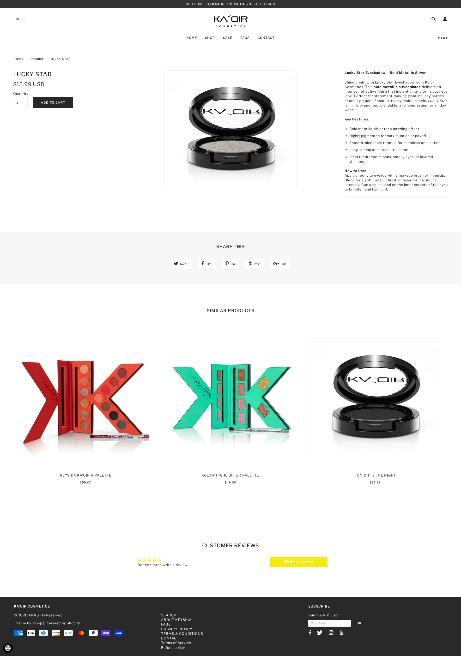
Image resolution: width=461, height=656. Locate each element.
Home (19, 58)
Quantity (20, 94)
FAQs (165, 624)
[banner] (231, 21)
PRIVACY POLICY (176, 629)
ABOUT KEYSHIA (176, 620)
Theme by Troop (28, 623)
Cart (443, 38)
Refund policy (173, 647)
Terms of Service (176, 643)
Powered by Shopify (62, 623)
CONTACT (170, 638)
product (37, 58)
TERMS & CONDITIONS (182, 634)
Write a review (298, 562)
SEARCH (168, 615)
